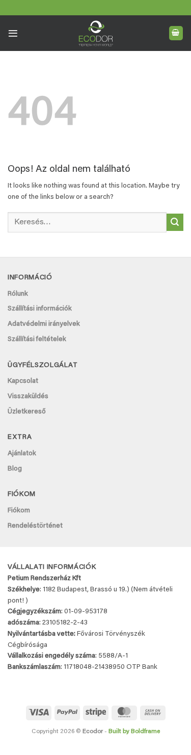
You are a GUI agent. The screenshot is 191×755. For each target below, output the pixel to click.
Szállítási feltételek (37, 339)
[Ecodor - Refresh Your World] (95, 35)
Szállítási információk (40, 309)
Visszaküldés (28, 396)
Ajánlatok (22, 453)
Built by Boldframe (134, 731)
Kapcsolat (23, 381)
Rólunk (18, 294)
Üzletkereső (27, 411)
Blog (15, 469)
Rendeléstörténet (35, 526)
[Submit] (175, 222)
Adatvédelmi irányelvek (44, 324)
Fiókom (19, 510)
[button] (13, 33)
